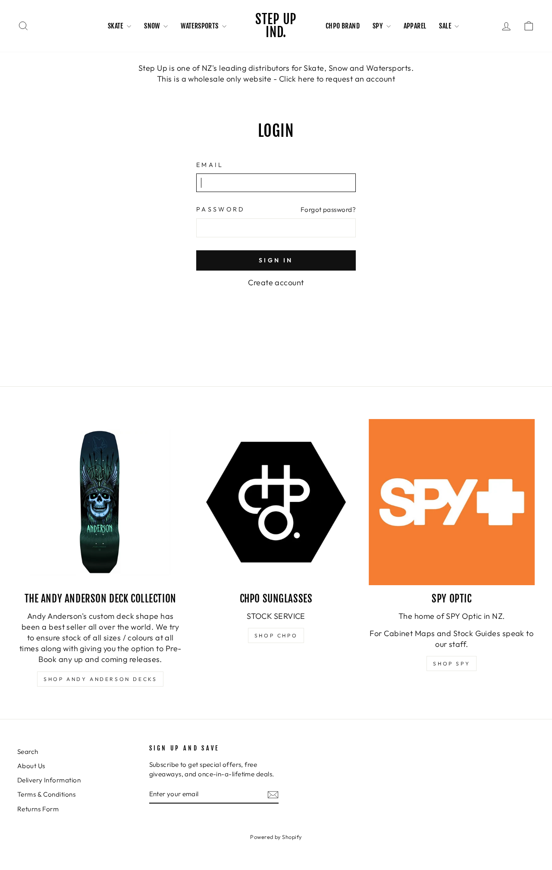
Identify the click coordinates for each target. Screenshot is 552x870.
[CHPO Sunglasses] (276, 502)
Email (210, 165)
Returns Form (38, 809)
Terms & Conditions (46, 794)
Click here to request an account (337, 79)
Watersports (200, 26)
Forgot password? (328, 209)
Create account (276, 282)
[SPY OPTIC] (452, 502)
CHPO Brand (343, 26)
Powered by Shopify (275, 836)
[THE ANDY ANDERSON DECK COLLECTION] (100, 502)
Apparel (415, 26)
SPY (378, 26)
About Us (31, 766)
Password (220, 209)
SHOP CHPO (276, 635)
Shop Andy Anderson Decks (100, 679)
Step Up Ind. (276, 25)
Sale (445, 26)
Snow (152, 26)
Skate (116, 26)
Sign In (276, 260)
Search (27, 751)
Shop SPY (451, 663)
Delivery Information (49, 780)
